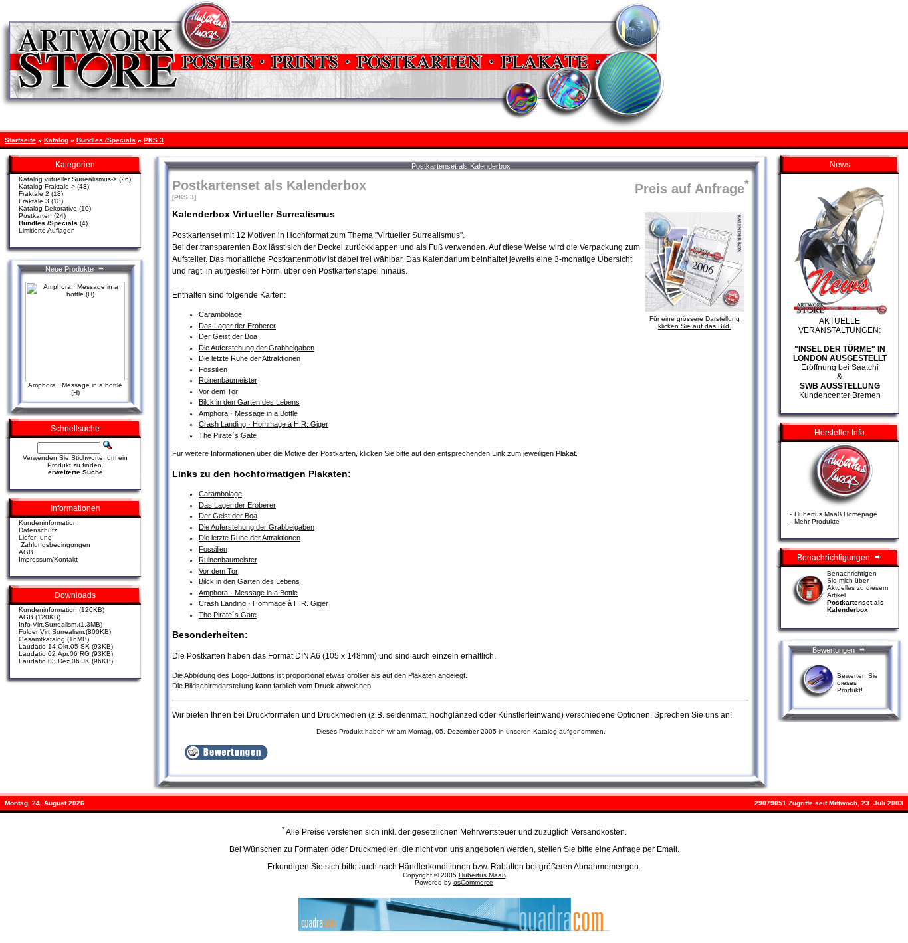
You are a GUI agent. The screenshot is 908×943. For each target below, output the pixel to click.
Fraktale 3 (34, 201)
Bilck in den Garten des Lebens (249, 402)
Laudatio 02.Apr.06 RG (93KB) (66, 653)
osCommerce (473, 882)
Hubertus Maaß (482, 875)
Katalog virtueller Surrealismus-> (68, 179)
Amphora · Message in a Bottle (248, 413)
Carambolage (220, 314)
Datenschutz (38, 530)
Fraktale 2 (34, 193)
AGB (26, 552)
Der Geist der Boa (228, 336)
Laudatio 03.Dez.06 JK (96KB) (66, 661)
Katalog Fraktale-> (47, 186)
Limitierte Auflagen (47, 230)
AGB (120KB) (39, 617)
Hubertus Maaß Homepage (835, 514)
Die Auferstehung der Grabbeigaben (256, 348)
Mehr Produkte (817, 521)
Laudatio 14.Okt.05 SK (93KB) (66, 646)
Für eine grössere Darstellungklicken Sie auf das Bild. (694, 322)
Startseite (20, 140)
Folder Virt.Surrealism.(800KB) (65, 631)
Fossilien (213, 369)
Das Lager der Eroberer (237, 326)
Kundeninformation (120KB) (61, 609)
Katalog (56, 140)
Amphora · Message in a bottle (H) (75, 388)
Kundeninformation (48, 522)
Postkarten (35, 215)
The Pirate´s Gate (228, 435)
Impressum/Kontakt (48, 559)
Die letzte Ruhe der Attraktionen (249, 358)
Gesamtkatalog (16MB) (54, 639)
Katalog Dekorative (48, 208)
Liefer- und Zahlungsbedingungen (54, 541)
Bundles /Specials (106, 140)
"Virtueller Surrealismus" (419, 235)
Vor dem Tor (218, 391)
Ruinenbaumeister (228, 380)
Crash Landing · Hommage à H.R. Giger (263, 424)
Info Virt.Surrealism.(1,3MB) (60, 624)
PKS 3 (154, 140)
